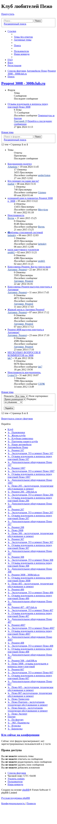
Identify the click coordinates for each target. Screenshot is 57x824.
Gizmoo (42, 192)
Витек (11, 218)
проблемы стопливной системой (25, 232)
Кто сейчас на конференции (20, 735)
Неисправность (16, 215)
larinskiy (12, 235)
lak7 (10, 358)
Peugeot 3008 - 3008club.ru (23, 83)
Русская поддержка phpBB (15, 798)
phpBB (25, 789)
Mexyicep (43, 209)
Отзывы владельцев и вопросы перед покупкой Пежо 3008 (28, 105)
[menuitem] (23, 37)
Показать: (9, 396)
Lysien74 (12, 375)
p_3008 (11, 201)
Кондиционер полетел (20, 164)
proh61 (11, 252)
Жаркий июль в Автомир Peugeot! (26, 309)
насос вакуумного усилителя (23, 249)
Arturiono (12, 166)
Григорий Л (20, 121)
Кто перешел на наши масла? (23, 181)
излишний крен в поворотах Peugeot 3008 (30, 198)
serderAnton (44, 175)
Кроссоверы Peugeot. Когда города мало (29, 266)
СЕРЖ (41, 383)
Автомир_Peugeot (17, 269)
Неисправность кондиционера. (24, 372)
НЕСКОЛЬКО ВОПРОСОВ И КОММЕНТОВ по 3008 (24, 354)
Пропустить (7, 14)
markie (11, 184)
